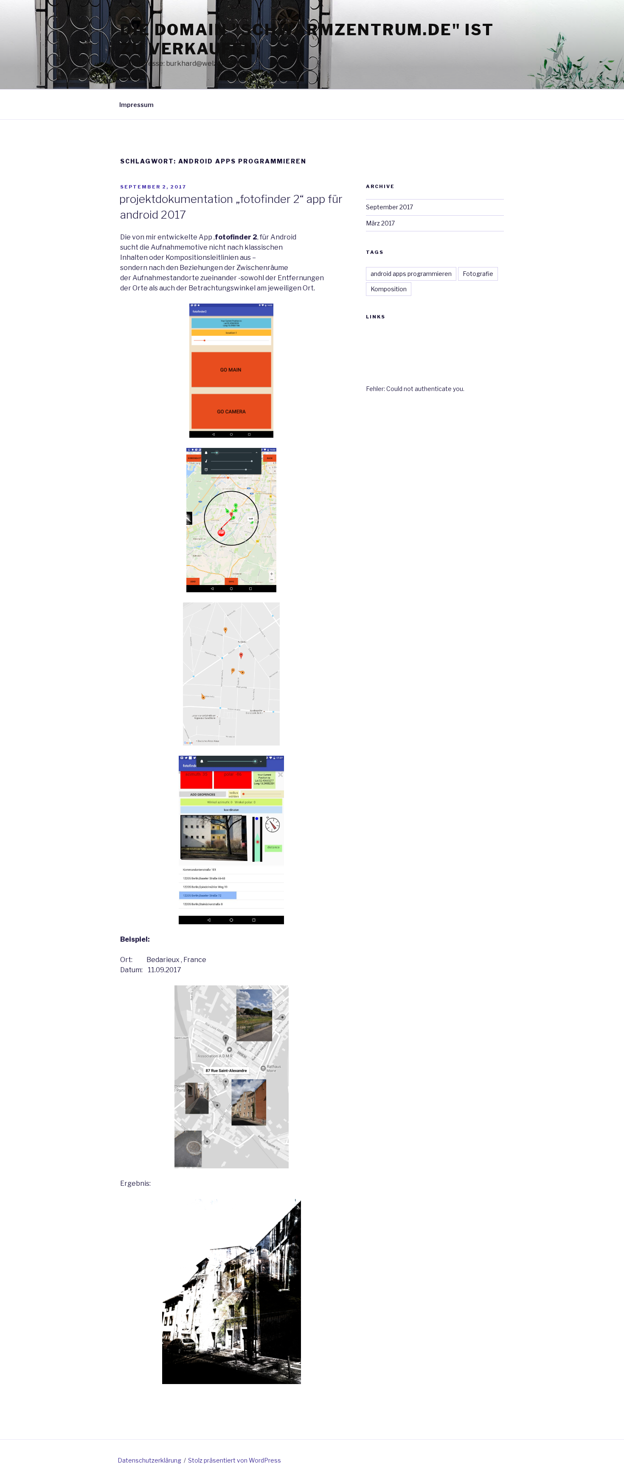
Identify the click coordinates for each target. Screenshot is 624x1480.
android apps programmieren (411, 273)
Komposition (389, 289)
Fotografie (478, 273)
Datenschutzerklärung (149, 1460)
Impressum (136, 104)
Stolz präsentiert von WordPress (234, 1460)
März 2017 (380, 223)
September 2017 (389, 207)
